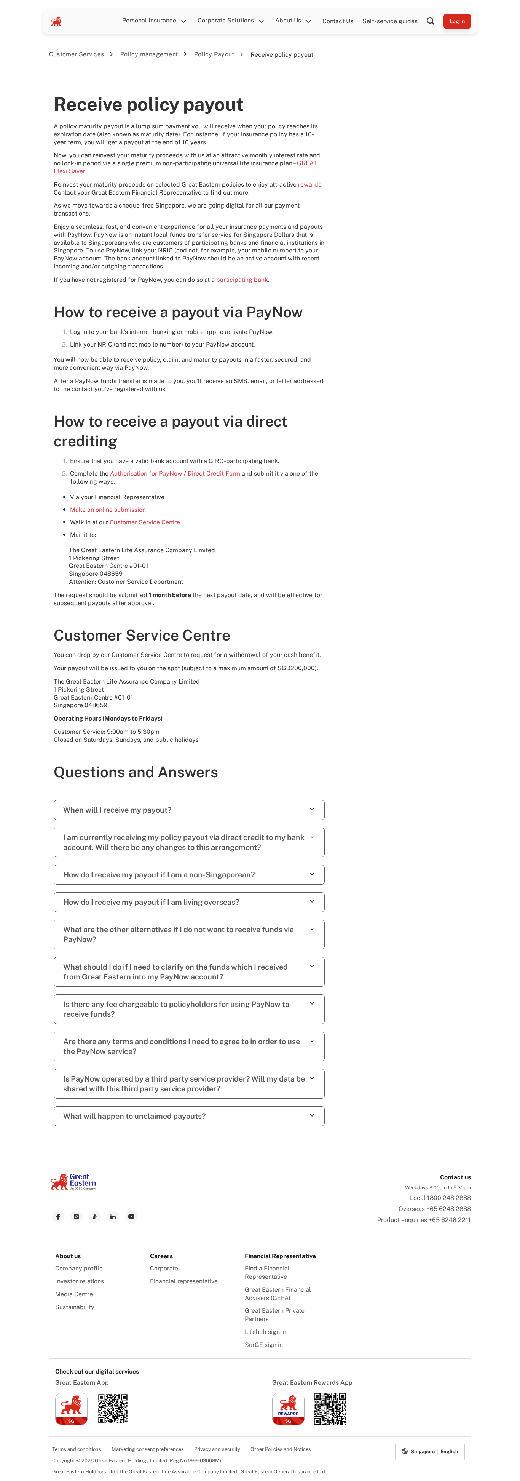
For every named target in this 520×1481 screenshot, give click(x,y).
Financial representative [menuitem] (184, 1281)
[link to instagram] (76, 1217)
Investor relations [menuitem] (79, 1281)
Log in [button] (457, 21)
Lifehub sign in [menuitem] (265, 1332)
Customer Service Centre (145, 522)
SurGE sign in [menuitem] (264, 1344)
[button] (435, 21)
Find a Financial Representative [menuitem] (267, 1272)
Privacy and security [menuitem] (217, 1449)
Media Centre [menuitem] (74, 1294)
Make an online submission (108, 509)
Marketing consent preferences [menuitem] (148, 1449)
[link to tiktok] (95, 1217)
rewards (309, 184)
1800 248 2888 (449, 1197)
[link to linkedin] (113, 1217)
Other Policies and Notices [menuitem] (280, 1449)
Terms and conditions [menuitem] (76, 1449)
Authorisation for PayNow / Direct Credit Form (175, 473)
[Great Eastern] (56, 21)
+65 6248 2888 (448, 1209)
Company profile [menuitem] (79, 1268)
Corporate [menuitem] (164, 1268)
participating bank (242, 279)
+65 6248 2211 (450, 1220)
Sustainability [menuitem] (74, 1307)
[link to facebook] (58, 1217)
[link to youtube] (131, 1217)
